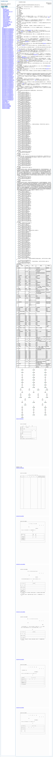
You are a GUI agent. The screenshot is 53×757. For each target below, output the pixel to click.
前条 (22, 31)
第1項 (27, 60)
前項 (18, 40)
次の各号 (23, 45)
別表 (48, 17)
